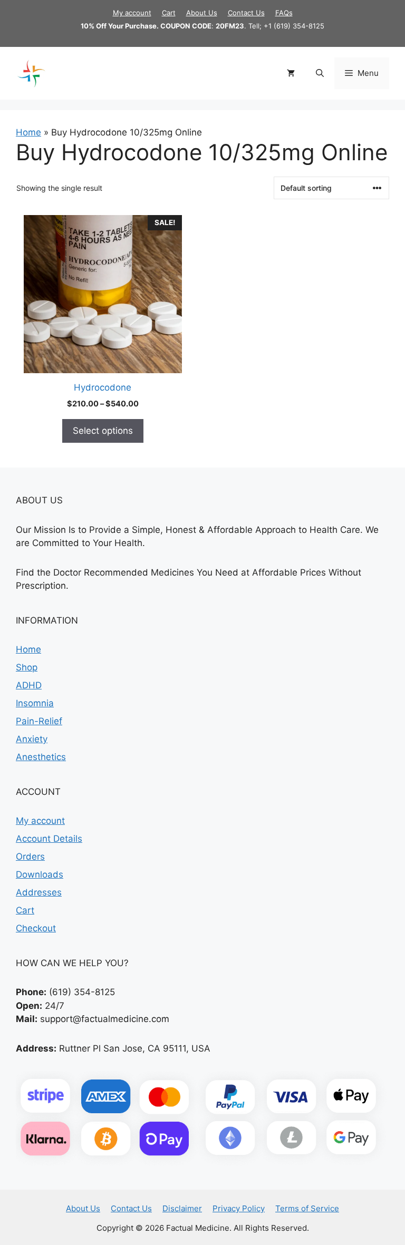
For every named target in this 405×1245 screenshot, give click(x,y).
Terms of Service (307, 1208)
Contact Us (246, 12)
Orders (30, 856)
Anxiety (31, 739)
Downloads (39, 874)
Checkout (36, 928)
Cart (169, 12)
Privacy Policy (239, 1208)
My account (132, 12)
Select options (103, 430)
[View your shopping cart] (290, 73)
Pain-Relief (39, 721)
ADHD (29, 685)
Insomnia (35, 703)
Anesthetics (41, 757)
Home (28, 132)
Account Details (49, 838)
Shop (26, 667)
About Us (201, 12)
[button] (319, 73)
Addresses (39, 892)
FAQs (284, 12)
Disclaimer (182, 1208)
